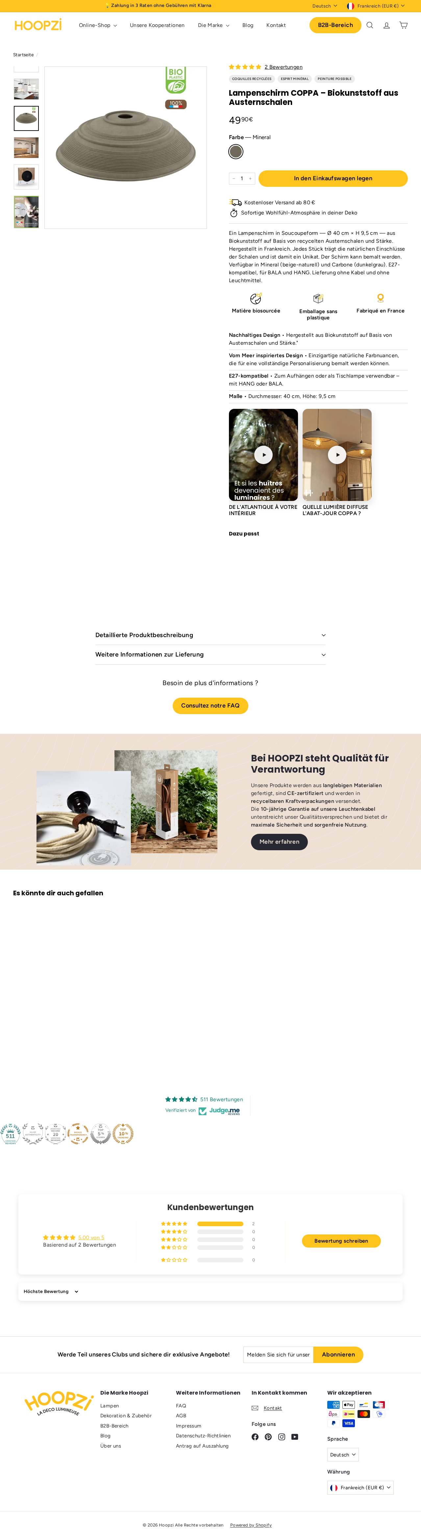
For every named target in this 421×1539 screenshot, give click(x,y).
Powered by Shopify (251, 1525)
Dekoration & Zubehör (126, 1416)
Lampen (109, 1406)
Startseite (24, 54)
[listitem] (263, 462)
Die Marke (211, 25)
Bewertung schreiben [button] (341, 1241)
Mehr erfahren (279, 841)
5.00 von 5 (91, 1237)
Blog (248, 25)
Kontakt (276, 25)
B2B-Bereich (335, 25)
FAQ (181, 1406)
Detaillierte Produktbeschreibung (144, 635)
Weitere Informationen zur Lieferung (149, 654)
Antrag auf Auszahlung (202, 1446)
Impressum (189, 1426)
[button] (245, 67)
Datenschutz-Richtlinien (203, 1436)
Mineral (236, 152)
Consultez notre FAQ (210, 705)
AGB (181, 1416)
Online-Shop (95, 25)
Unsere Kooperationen (157, 25)
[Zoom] (126, 148)
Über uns (110, 1446)
